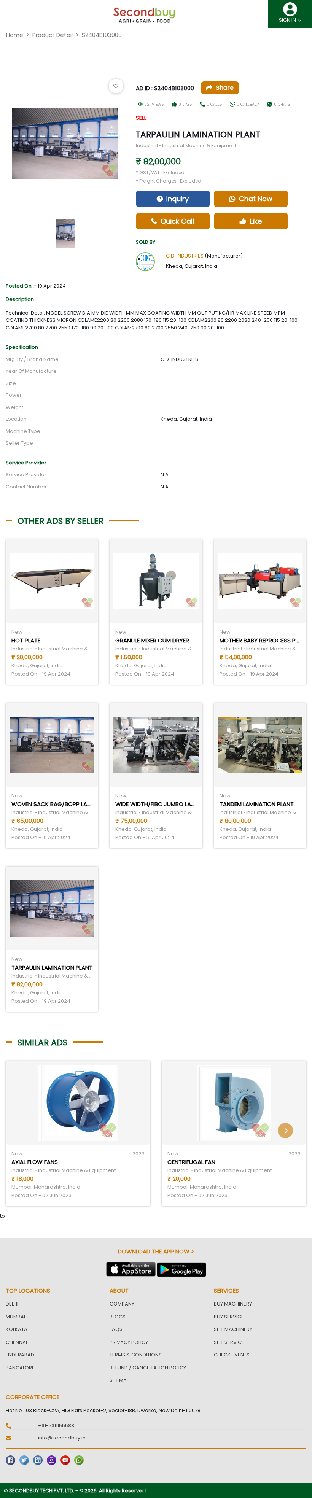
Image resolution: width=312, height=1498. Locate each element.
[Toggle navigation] (10, 14)
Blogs (118, 1316)
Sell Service (229, 1342)
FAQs (116, 1329)
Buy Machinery (233, 1303)
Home (14, 35)
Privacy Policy (129, 1342)
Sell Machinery (233, 1329)
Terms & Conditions (136, 1354)
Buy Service (229, 1316)
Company (122, 1303)
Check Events (232, 1354)
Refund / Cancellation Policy (148, 1367)
